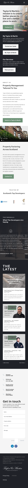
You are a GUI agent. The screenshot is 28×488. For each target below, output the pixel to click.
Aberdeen (17, 159)
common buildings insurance (13, 41)
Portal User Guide (10, 46)
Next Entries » (22, 362)
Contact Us (8, 27)
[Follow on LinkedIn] (12, 446)
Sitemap (5, 480)
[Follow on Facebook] (16, 446)
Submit (22, 440)
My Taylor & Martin (10, 36)
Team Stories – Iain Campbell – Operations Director (11, 321)
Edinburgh (5, 159)
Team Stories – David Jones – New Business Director (12, 351)
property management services (10, 97)
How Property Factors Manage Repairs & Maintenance (13, 291)
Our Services (8, 60)
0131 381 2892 (9, 381)
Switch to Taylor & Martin (13, 120)
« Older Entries (6, 362)
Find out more (9, 70)
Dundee (13, 159)
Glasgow (22, 156)
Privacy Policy (6, 475)
